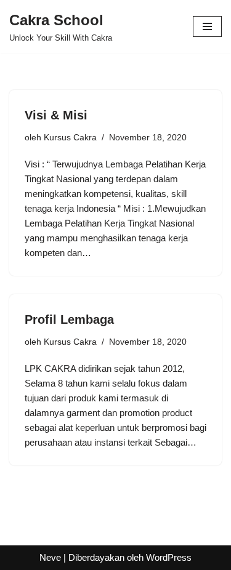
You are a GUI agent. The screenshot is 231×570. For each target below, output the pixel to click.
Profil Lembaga (69, 319)
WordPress (169, 557)
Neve (50, 557)
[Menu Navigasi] (207, 26)
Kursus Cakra (70, 137)
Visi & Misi (56, 115)
